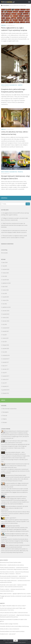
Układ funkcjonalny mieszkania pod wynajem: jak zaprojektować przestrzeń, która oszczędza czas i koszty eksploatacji (14, 225)
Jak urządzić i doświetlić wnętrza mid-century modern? (13, 605)
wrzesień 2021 (5, 328)
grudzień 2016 (5, 389)
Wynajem (4, 422)
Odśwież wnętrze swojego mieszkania (9, 623)
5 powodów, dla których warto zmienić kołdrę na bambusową (14, 626)
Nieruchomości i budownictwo (9, 85)
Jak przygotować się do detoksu (12, 525)
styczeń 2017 (5, 386)
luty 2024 (4, 303)
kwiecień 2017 (5, 376)
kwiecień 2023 (5, 314)
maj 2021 (4, 334)
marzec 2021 (5, 338)
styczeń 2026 (5, 279)
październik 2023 (6, 307)
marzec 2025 (5, 290)
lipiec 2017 (4, 365)
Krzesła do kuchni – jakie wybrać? (8, 634)
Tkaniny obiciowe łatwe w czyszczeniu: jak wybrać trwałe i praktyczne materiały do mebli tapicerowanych (14, 508)
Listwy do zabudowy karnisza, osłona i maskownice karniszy (14, 612)
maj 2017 (4, 372)
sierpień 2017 (5, 362)
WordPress (11, 642)
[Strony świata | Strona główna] (10, 2)
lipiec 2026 (4, 262)
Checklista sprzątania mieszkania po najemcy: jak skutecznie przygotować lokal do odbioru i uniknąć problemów (14, 535)
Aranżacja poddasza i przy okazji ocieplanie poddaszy (12, 631)
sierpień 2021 (5, 331)
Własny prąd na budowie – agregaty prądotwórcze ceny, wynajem (15, 593)
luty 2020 (4, 352)
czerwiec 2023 (5, 310)
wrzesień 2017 (5, 359)
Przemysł (20, 172)
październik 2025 (6, 283)
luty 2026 (4, 276)
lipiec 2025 (4, 286)
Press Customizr (22, 642)
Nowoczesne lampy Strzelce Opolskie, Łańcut (15, 475)
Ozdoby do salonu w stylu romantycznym (9, 629)
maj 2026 (4, 266)
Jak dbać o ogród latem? (10, 518)
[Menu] (29, 2)
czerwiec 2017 (5, 369)
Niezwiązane (5, 412)
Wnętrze (3, 25)
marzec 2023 (5, 317)
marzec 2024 (5, 300)
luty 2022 (4, 324)
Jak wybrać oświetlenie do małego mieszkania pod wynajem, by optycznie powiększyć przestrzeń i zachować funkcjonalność (14, 485)
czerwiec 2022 (5, 321)
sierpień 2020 (5, 348)
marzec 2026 (5, 272)
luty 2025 (4, 293)
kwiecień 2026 (5, 269)
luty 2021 (4, 341)
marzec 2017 (5, 379)
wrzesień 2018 (5, 355)
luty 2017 (4, 383)
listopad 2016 (5, 393)
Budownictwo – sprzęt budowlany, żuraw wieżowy (12, 565)
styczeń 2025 (5, 297)
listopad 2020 (5, 345)
